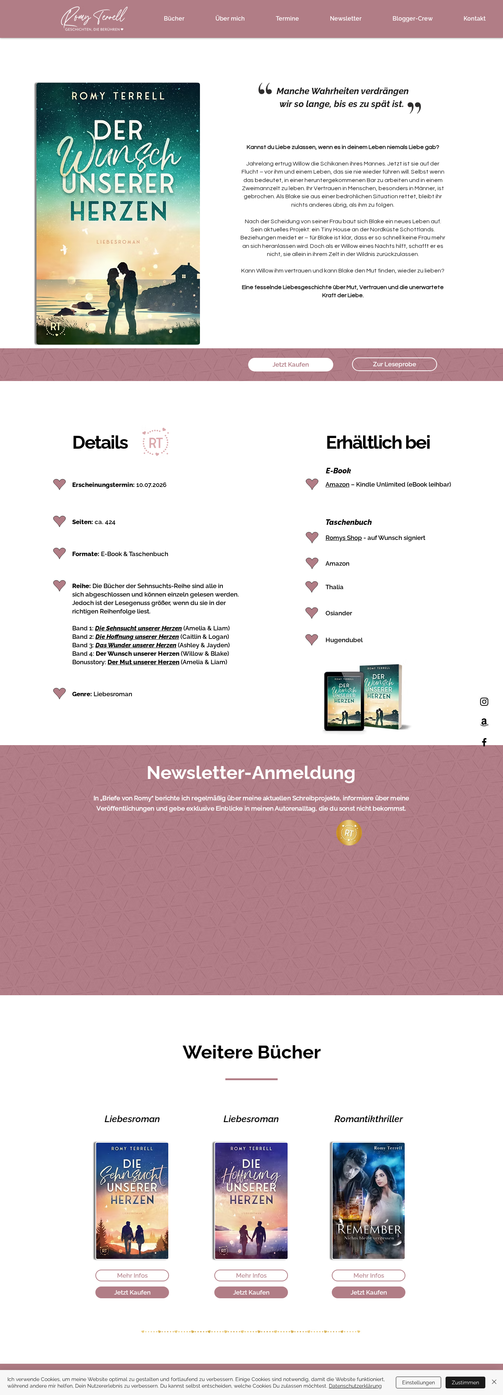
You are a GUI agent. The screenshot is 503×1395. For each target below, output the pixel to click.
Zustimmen (465, 1382)
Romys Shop (344, 537)
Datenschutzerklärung (355, 1386)
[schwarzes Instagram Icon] (484, 701)
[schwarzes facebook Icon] (484, 742)
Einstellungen (418, 1382)
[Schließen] (494, 1382)
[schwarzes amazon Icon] (484, 721)
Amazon (337, 484)
